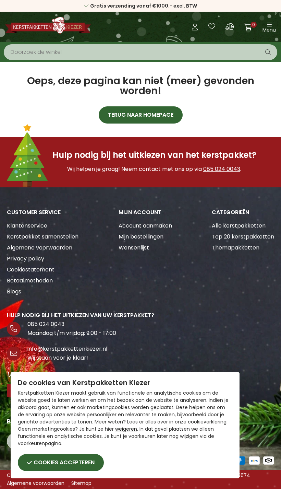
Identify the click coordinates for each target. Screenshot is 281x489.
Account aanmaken (145, 226)
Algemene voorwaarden (39, 248)
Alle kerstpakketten (239, 226)
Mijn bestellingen (141, 237)
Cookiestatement (30, 269)
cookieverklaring (207, 421)
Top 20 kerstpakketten (243, 237)
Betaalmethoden (30, 280)
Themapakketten (235, 248)
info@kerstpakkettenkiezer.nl (67, 349)
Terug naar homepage (140, 115)
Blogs (14, 291)
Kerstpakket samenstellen (42, 237)
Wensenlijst (134, 248)
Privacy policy (25, 259)
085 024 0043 (221, 169)
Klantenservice (27, 226)
